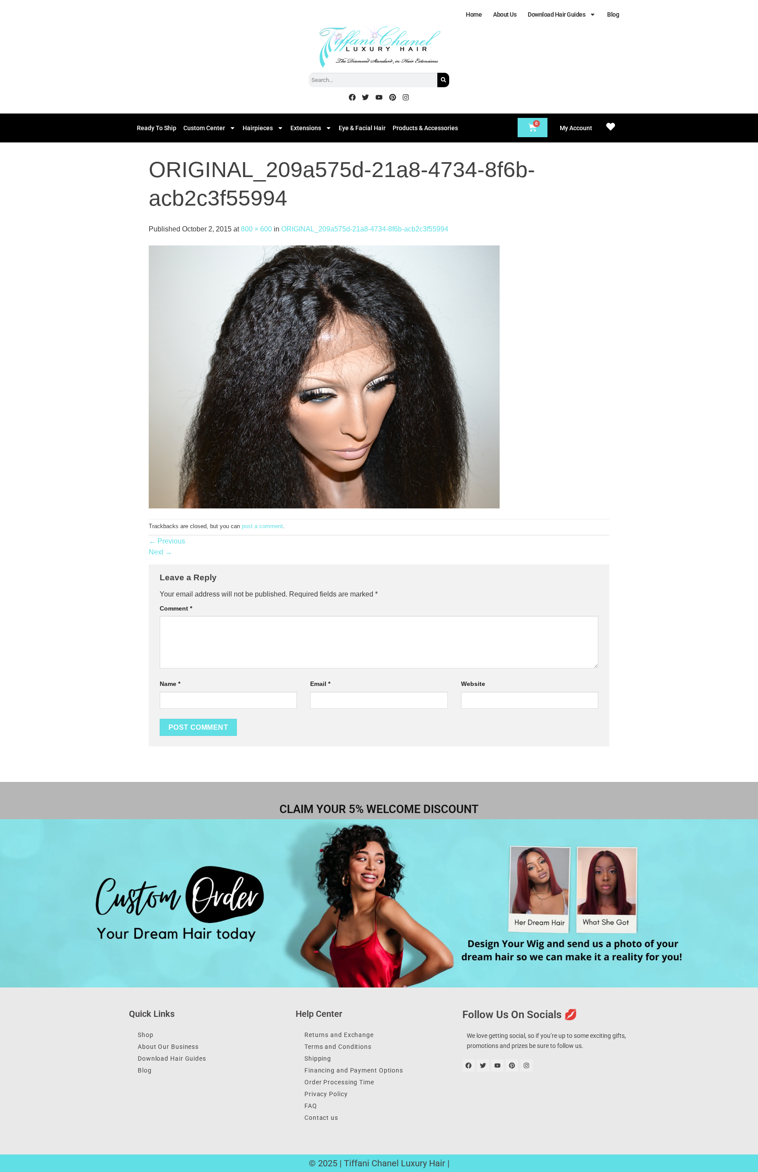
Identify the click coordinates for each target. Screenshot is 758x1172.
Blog (613, 14)
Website (473, 683)
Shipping (317, 1058)
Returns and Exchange (339, 1034)
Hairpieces (258, 127)
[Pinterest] (392, 97)
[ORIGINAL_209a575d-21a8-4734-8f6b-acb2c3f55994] (324, 376)
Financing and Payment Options (353, 1070)
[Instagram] (405, 97)
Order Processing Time (339, 1082)
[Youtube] (379, 97)
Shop (146, 1034)
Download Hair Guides (556, 14)
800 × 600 (256, 229)
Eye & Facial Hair (362, 127)
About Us (504, 14)
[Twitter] (366, 97)
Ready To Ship (156, 127)
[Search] (443, 80)
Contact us (321, 1117)
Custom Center (204, 127)
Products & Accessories (425, 127)
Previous (167, 541)
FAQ (310, 1105)
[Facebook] (352, 97)
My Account (576, 127)
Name (170, 683)
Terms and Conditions (338, 1046)
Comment (176, 608)
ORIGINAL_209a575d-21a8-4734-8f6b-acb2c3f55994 (364, 229)
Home (474, 14)
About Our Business (168, 1046)
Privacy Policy (326, 1093)
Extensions (305, 127)
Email (320, 683)
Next (160, 552)
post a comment (262, 526)
